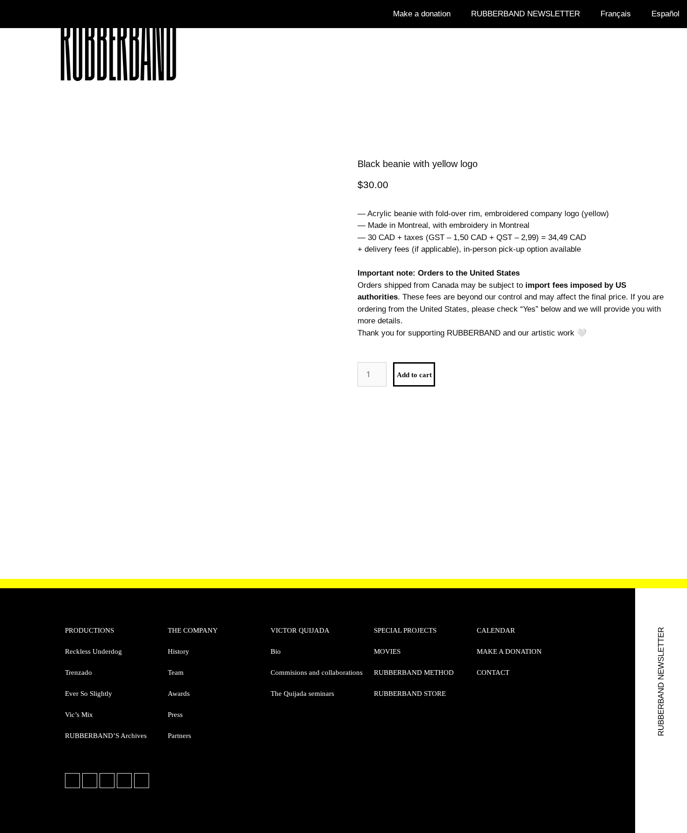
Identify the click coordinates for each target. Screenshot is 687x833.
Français (616, 13)
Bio (276, 651)
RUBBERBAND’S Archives (106, 735)
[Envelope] (124, 780)
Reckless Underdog (93, 651)
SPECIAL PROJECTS (405, 630)
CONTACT (493, 672)
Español (665, 13)
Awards (179, 693)
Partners (179, 735)
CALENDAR (496, 630)
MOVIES (387, 651)
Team (176, 672)
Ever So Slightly (88, 693)
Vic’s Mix (79, 714)
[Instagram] (89, 780)
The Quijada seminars (302, 693)
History (178, 651)
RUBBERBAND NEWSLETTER (525, 13)
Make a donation (422, 13)
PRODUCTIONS (89, 630)
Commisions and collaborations (317, 672)
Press (175, 714)
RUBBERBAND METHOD (414, 672)
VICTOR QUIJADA (300, 630)
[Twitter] (107, 780)
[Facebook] (72, 780)
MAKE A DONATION (509, 651)
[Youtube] (141, 780)
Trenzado (78, 672)
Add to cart (414, 375)
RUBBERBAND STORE (410, 693)
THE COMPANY (193, 630)
